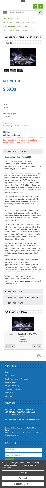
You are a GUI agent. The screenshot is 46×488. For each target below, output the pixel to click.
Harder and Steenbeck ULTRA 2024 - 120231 (23, 335)
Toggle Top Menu (23, 1)
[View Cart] (40, 6)
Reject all (23, 478)
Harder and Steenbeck (18, 26)
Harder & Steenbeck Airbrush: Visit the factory (20, 429)
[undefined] (23, 65)
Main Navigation (5, 12)
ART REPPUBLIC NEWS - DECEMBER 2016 (22, 420)
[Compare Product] (35, 6)
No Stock (9, 346)
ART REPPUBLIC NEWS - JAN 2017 (19, 409)
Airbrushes (13, 19)
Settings (23, 473)
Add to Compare (39, 346)
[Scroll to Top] (39, 356)
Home (5, 19)
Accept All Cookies (23, 484)
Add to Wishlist (34, 346)
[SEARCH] (40, 13)
